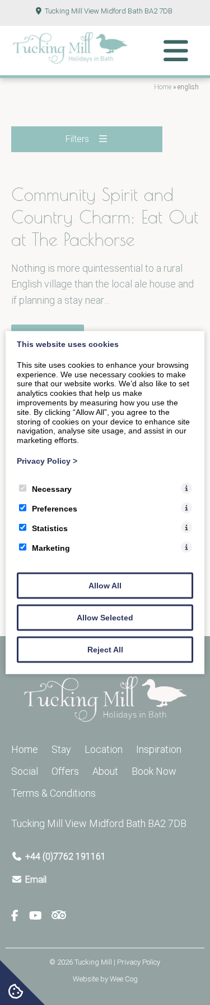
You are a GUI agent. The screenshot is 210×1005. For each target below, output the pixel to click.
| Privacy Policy (137, 962)
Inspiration (158, 749)
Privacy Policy (47, 460)
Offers (65, 771)
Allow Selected (105, 617)
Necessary (52, 488)
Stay (61, 749)
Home (162, 87)
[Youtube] (39, 916)
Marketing (51, 547)
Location (104, 749)
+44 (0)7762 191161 (65, 856)
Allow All (105, 585)
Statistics (50, 527)
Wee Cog (124, 979)
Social (24, 771)
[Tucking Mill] (70, 61)
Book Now (154, 771)
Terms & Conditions (53, 793)
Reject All (105, 649)
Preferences (54, 508)
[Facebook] (19, 916)
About (105, 771)
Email (35, 879)
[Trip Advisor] (59, 916)
